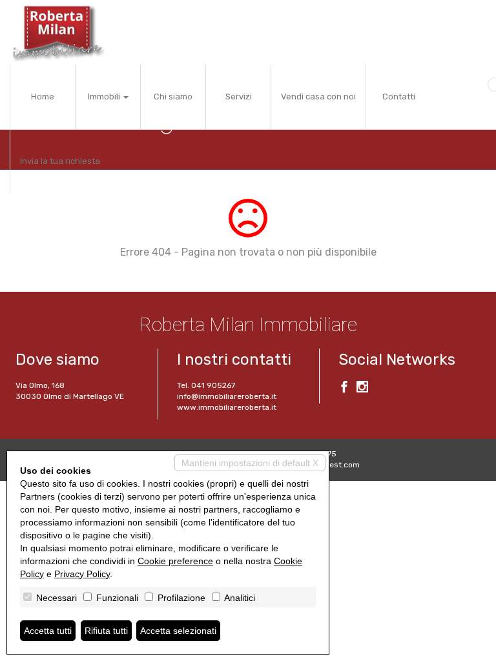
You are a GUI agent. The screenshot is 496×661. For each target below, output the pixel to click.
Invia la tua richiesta (60, 161)
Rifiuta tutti (106, 630)
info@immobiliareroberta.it (226, 396)
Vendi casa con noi (318, 96)
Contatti (398, 96)
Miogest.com (336, 464)
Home (42, 96)
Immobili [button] (105, 96)
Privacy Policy (82, 574)
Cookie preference (175, 561)
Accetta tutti (48, 630)
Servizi (238, 96)
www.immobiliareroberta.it (226, 407)
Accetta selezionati (178, 630)
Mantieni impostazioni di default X (249, 463)
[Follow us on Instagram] (362, 388)
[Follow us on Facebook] (344, 388)
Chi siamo (173, 96)
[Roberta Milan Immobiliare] (57, 32)
